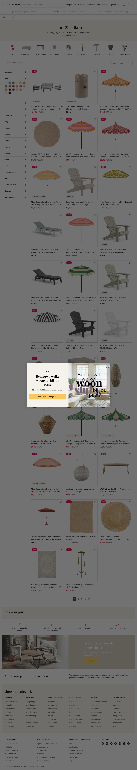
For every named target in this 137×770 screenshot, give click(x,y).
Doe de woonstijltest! (47, 396)
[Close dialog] (107, 366)
